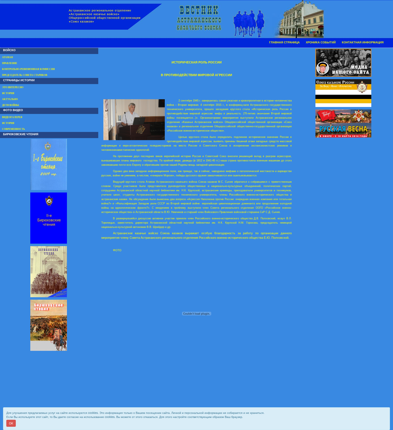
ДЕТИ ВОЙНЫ (10, 105)
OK (11, 423)
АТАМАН (7, 57)
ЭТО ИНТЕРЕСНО (12, 87)
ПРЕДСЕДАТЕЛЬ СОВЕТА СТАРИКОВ (24, 75)
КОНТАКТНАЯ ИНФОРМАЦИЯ (363, 42)
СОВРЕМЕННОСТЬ (13, 129)
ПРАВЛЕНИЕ (9, 63)
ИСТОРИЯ (8, 93)
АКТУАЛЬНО (10, 99)
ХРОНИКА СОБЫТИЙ (321, 42)
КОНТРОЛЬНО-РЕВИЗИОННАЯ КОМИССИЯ (28, 69)
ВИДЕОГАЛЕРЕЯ (12, 117)
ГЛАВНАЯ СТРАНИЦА (284, 42)
